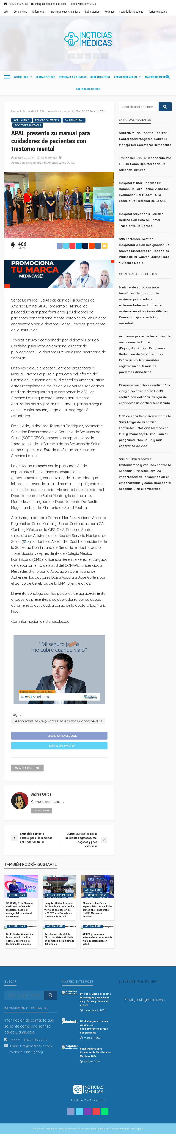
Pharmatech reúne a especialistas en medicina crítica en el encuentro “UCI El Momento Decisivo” (97, 910)
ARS (6, 11)
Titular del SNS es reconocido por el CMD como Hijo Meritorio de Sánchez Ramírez (145, 164)
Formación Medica (126, 77)
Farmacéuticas (45, 77)
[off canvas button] (7, 77)
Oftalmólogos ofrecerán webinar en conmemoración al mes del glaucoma (94, 1026)
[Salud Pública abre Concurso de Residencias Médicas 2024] (70, 1047)
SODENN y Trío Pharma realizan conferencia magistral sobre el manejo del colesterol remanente (19, 910)
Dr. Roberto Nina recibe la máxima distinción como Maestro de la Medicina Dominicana (19, 939)
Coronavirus (20, 11)
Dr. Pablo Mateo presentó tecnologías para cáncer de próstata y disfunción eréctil (95, 999)
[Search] (168, 77)
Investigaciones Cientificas (65, 11)
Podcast (109, 11)
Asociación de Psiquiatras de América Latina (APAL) (43, 162)
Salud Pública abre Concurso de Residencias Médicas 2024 (95, 1052)
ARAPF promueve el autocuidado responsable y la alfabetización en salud (97, 939)
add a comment (29, 768)
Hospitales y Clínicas (73, 77)
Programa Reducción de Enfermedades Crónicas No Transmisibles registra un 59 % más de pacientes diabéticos (142, 360)
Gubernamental (100, 77)
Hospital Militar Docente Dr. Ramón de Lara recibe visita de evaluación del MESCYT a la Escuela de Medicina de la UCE (59, 910)
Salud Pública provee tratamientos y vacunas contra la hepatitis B (145, 465)
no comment (49, 157)
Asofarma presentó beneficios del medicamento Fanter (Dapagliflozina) (145, 342)
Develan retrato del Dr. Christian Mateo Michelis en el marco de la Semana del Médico (59, 939)
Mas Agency (33, 1052)
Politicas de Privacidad (88, 1100)
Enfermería (38, 11)
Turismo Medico (157, 11)
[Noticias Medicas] (88, 39)
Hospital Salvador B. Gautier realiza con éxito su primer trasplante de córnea (141, 220)
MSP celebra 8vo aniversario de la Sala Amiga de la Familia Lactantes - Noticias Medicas (145, 422)
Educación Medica (47, 120)
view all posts (42, 811)
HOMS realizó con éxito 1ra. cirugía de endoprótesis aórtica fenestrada (144, 397)
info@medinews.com (36, 1046)
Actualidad (21, 77)
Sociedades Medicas (131, 11)
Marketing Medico (156, 77)
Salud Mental (74, 120)
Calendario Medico (88, 89)
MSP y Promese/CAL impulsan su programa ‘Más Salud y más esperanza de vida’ (143, 440)
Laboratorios (92, 11)
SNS (26, 541)
